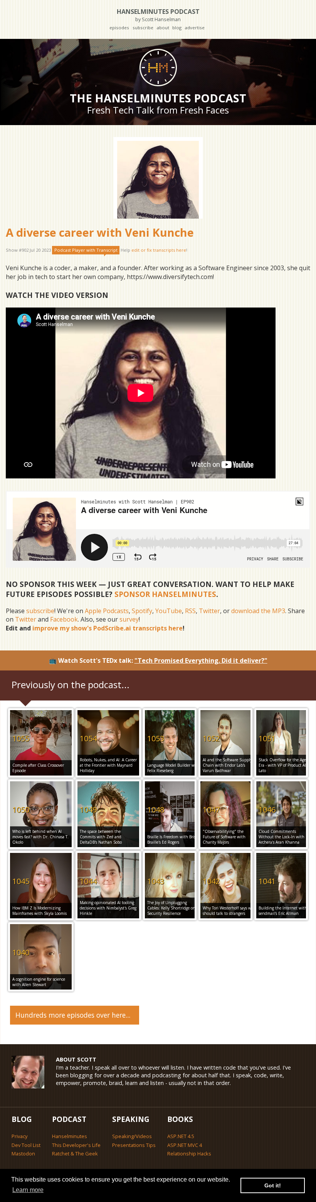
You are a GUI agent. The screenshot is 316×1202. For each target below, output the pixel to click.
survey (129, 619)
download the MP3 (258, 611)
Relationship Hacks (189, 1153)
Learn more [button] (28, 1190)
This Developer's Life (76, 1145)
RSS (190, 611)
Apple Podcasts (107, 611)
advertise (195, 27)
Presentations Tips (134, 1145)
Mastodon (23, 1153)
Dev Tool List (26, 1145)
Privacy (19, 1136)
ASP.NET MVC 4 (184, 1145)
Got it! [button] (272, 1185)
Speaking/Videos (132, 1136)
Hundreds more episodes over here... (72, 1015)
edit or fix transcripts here (158, 250)
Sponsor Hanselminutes (165, 594)
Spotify (142, 611)
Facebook (64, 619)
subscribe (143, 27)
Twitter (209, 611)
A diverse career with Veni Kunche (100, 232)
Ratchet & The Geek (75, 1153)
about (162, 27)
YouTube (168, 611)
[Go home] (158, 67)
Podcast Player (86, 250)
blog (177, 27)
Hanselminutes (69, 1136)
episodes (119, 27)
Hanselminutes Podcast (158, 14)
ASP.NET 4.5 (180, 1136)
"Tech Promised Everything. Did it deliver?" (200, 660)
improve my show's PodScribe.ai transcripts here (107, 628)
